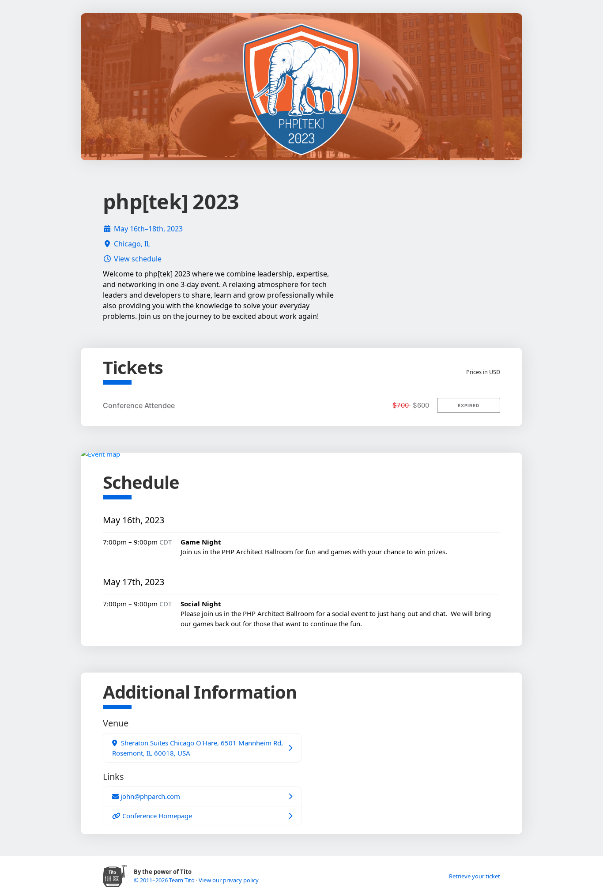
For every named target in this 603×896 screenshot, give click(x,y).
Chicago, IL (132, 244)
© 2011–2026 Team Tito (165, 880)
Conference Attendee (139, 405)
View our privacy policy (229, 880)
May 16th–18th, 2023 (148, 229)
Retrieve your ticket (474, 876)
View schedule (138, 259)
